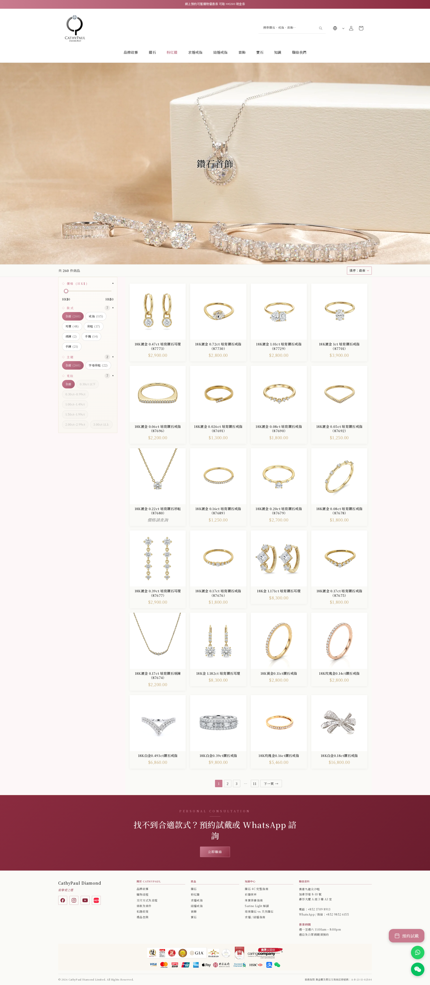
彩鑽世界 (251, 894)
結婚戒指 (220, 52)
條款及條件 (144, 906)
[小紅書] (96, 900)
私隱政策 (142, 912)
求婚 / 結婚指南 (255, 917)
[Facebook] (62, 900)
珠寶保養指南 (254, 900)
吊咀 (93, 326)
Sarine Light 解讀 (257, 906)
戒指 (96, 316)
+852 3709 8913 (319, 909)
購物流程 (142, 894)
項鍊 (71, 336)
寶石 (259, 52)
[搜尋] (320, 28)
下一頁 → (271, 783)
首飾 (241, 52)
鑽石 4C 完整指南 (256, 889)
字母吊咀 (98, 365)
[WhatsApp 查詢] (417, 952)
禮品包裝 (142, 917)
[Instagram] (73, 900)
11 (254, 783)
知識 (277, 52)
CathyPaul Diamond (79, 883)
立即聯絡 (215, 851)
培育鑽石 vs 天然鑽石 (259, 912)
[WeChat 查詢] (417, 969)
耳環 (72, 326)
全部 (72, 316)
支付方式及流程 (147, 900)
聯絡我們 (299, 52)
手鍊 (71, 346)
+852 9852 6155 (337, 914)
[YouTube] (85, 900)
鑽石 (152, 52)
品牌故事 (131, 52)
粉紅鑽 (172, 52)
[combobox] (292, 28)
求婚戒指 (195, 52)
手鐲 (91, 336)
